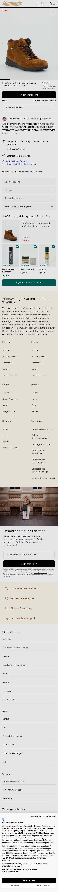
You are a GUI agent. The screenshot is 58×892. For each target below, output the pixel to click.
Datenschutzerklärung (10, 872)
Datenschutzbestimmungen (43, 817)
